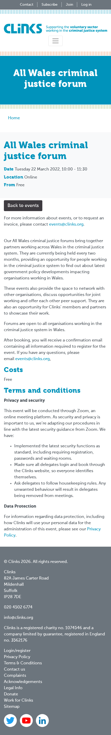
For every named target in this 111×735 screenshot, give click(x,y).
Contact (26, 4)
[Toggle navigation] (55, 41)
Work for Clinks (18, 701)
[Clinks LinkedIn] (42, 720)
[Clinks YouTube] (27, 720)
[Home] (55, 29)
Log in (86, 4)
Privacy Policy (17, 657)
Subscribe (50, 4)
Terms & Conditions (23, 663)
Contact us (14, 669)
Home (14, 118)
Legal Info (13, 688)
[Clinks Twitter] (11, 720)
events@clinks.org (66, 224)
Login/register (17, 651)
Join (69, 4)
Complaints (15, 676)
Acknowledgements (23, 682)
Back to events (23, 205)
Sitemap (12, 707)
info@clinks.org (18, 618)
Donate (11, 694)
